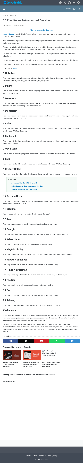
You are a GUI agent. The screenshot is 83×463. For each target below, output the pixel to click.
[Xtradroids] (14, 3)
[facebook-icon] (60, 3)
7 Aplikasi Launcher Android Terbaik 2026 (23, 189)
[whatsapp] (57, 341)
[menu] (5, 8)
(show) (15, 68)
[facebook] (10, 341)
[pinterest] (41, 341)
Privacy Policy (52, 455)
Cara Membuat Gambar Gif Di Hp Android (23, 183)
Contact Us (42, 455)
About (35, 455)
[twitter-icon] (64, 3)
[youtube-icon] (74, 3)
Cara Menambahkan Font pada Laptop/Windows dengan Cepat (31, 364)
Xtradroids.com (8, 34)
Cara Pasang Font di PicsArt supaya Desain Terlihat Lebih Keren (51, 364)
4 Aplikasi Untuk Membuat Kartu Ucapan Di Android (26, 186)
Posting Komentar (18, 25)
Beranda (28, 455)
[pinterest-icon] (78, 3)
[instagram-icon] (69, 3)
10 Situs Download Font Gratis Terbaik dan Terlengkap (10, 364)
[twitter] (26, 341)
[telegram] (72, 341)
